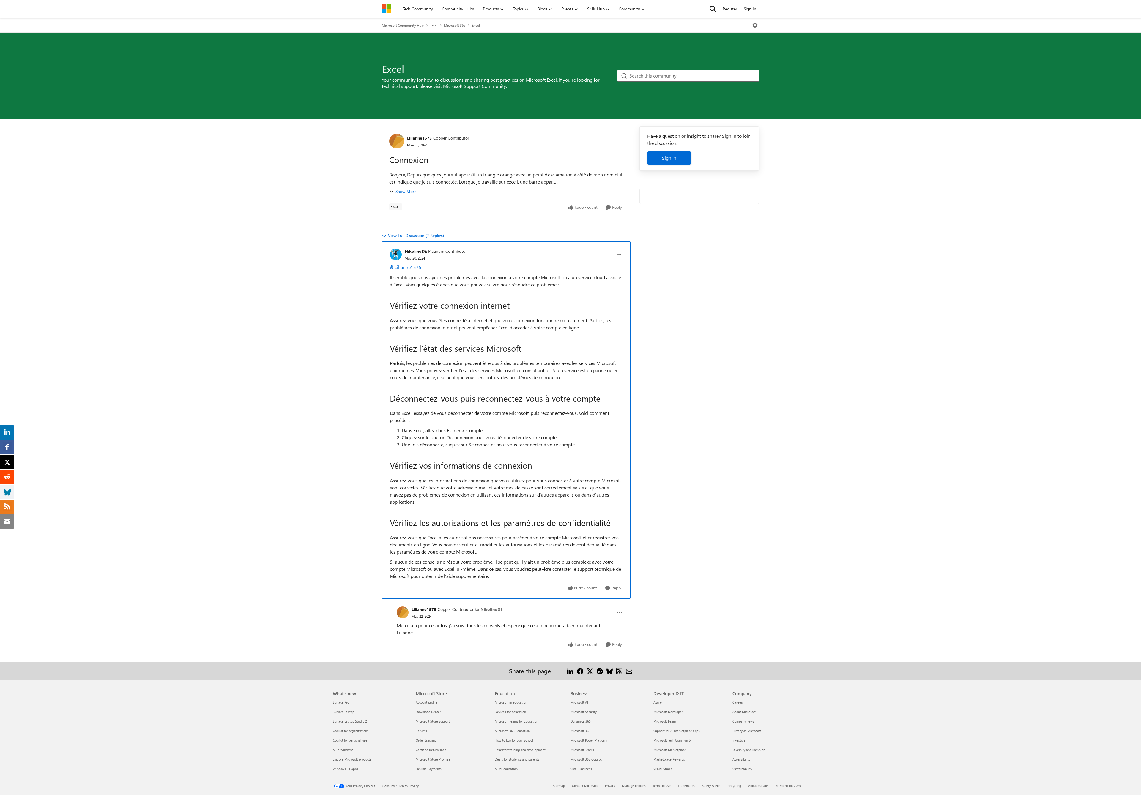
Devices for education (510, 711)
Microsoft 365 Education (512, 730)
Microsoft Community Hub (403, 25)
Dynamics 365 (580, 721)
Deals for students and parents (517, 759)
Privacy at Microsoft (746, 730)
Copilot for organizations (350, 730)
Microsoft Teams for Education (516, 721)
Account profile (426, 702)
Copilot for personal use (350, 740)
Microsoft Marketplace (669, 749)
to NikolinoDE (488, 609)
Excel (476, 25)
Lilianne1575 (419, 138)
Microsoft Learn (664, 721)
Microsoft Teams (582, 749)
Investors (739, 740)
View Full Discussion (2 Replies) (416, 235)
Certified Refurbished (431, 749)
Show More (405, 191)
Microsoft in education (511, 702)
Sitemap (559, 785)
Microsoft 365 (454, 25)
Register (730, 9)
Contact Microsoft (585, 785)
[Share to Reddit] (600, 671)
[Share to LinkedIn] (570, 671)
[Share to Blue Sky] (609, 671)
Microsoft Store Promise (433, 759)
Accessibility (741, 759)
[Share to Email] (629, 671)
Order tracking (426, 740)
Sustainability (742, 768)
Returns (421, 730)
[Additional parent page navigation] (433, 25)
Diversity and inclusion (748, 749)
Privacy (610, 785)
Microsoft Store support (433, 721)
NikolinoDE (416, 251)
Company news (743, 721)
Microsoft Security (583, 711)
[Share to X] (590, 671)
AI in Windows (343, 749)
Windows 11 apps (345, 768)
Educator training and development (520, 749)
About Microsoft (744, 711)
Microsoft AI (579, 702)
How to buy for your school (514, 740)
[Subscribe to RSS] (619, 671)
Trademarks (686, 785)
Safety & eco (711, 785)
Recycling (734, 785)
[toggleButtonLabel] (755, 25)
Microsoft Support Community (474, 86)
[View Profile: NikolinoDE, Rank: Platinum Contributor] (396, 254)
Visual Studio (662, 768)
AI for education (506, 768)
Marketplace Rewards (669, 759)
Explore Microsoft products (352, 759)
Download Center (428, 711)
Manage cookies (634, 785)
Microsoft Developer (668, 711)
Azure (657, 702)
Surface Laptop (343, 711)
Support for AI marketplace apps (676, 730)
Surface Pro (341, 702)
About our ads (758, 785)
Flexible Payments (429, 768)
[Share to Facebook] (580, 671)
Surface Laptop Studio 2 (350, 721)
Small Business (581, 768)
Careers (738, 702)
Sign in (669, 158)
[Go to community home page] (386, 8)
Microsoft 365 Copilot (586, 759)
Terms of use (662, 785)
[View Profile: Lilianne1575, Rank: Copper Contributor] (396, 141)
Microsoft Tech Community (672, 740)
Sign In (750, 9)
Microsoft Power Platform (588, 740)
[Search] (712, 8)
